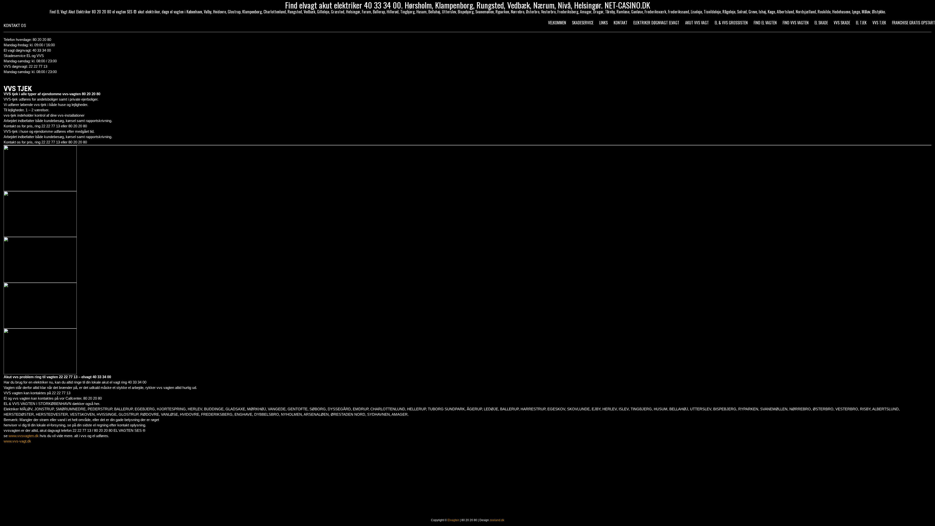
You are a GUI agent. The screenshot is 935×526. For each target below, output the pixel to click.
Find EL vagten (765, 23)
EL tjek (861, 23)
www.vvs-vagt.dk (17, 441)
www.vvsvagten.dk (24, 436)
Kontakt (620, 23)
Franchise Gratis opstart (913, 23)
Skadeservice (582, 23)
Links (603, 23)
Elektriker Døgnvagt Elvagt (656, 23)
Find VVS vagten (796, 23)
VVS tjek (879, 23)
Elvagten (453, 520)
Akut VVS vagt (697, 23)
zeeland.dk (497, 520)
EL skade (821, 23)
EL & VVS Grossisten (731, 23)
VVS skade (842, 23)
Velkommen (557, 23)
